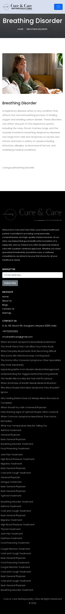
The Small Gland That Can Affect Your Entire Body (27, 346)
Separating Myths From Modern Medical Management (30, 369)
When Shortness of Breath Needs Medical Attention (28, 383)
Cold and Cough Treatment (16, 472)
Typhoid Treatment (11, 495)
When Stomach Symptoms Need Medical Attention (28, 342)
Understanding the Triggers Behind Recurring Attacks (29, 373)
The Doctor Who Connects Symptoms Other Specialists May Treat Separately (31, 362)
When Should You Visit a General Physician (23, 407)
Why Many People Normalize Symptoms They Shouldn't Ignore (30, 390)
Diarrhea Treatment (11, 538)
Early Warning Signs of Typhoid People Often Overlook (29, 411)
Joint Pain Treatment (12, 454)
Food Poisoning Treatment (15, 448)
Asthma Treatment (11, 430)
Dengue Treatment (11, 481)
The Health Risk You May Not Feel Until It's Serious (26, 378)
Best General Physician (13, 439)
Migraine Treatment (11, 463)
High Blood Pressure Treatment (17, 459)
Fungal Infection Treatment (15, 548)
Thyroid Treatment (11, 529)
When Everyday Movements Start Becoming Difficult (28, 351)
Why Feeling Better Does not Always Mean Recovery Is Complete (30, 400)
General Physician (10, 434)
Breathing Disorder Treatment (17, 443)
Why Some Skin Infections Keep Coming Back (25, 355)
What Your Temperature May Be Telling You (24, 425)
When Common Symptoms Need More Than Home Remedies (28, 419)
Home (20, 29)
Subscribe (10, 283)
